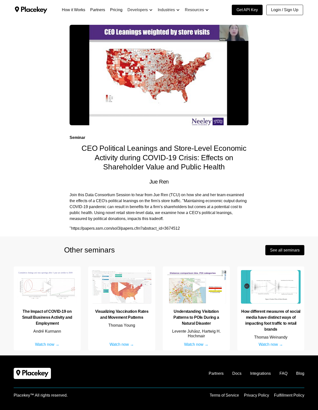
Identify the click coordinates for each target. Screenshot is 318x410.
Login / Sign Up (284, 10)
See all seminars (285, 250)
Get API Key (247, 10)
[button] (140, 9)
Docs (236, 373)
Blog (300, 373)
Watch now (44, 344)
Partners (216, 373)
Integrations (260, 373)
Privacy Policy (256, 395)
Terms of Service (224, 395)
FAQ (283, 373)
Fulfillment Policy (289, 395)
